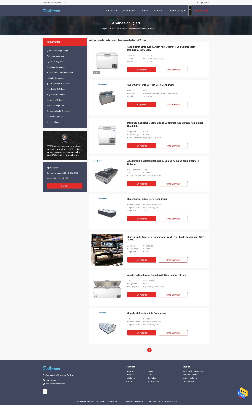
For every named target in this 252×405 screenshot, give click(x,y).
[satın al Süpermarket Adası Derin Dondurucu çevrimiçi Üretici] (107, 212)
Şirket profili (130, 371)
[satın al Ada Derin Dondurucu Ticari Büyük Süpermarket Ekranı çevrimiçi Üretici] (107, 288)
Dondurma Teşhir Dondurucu (59, 111)
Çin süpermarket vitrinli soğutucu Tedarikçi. (90, 401)
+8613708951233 (60, 178)
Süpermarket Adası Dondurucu (60, 73)
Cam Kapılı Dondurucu (56, 67)
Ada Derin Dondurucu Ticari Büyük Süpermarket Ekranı (156, 275)
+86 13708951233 (70, 173)
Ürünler (112, 29)
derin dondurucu (54, 122)
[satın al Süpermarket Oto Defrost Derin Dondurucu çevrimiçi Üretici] (107, 98)
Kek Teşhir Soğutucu (55, 106)
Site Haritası (152, 378)
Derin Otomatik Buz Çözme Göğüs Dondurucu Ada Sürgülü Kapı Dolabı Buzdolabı (165, 124)
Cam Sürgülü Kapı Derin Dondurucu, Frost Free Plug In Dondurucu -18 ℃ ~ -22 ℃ (166, 239)
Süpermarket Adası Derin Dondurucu (147, 199)
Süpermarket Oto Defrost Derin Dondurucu (150, 84)
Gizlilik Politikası (153, 381)
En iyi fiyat (142, 69)
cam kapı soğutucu (55, 100)
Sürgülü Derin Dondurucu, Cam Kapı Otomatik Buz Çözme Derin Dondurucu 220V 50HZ (161, 48)
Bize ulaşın (130, 381)
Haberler (151, 371)
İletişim (64, 186)
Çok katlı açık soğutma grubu (59, 50)
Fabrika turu (130, 375)
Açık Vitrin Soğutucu (55, 61)
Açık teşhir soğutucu (55, 56)
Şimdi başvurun (173, 69)
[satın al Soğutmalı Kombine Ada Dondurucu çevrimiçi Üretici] (107, 326)
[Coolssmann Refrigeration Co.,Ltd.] (51, 10)
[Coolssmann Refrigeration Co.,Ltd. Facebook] (198, 2)
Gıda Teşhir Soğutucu (56, 89)
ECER (175, 401)
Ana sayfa (102, 29)
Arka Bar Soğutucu (55, 117)
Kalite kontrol (130, 378)
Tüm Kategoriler (188, 381)
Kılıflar (150, 375)
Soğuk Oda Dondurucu (56, 95)
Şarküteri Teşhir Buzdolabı (58, 84)
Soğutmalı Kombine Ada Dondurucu (146, 313)
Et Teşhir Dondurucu (55, 78)
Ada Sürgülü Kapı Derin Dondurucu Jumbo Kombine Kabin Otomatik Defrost (163, 162)
